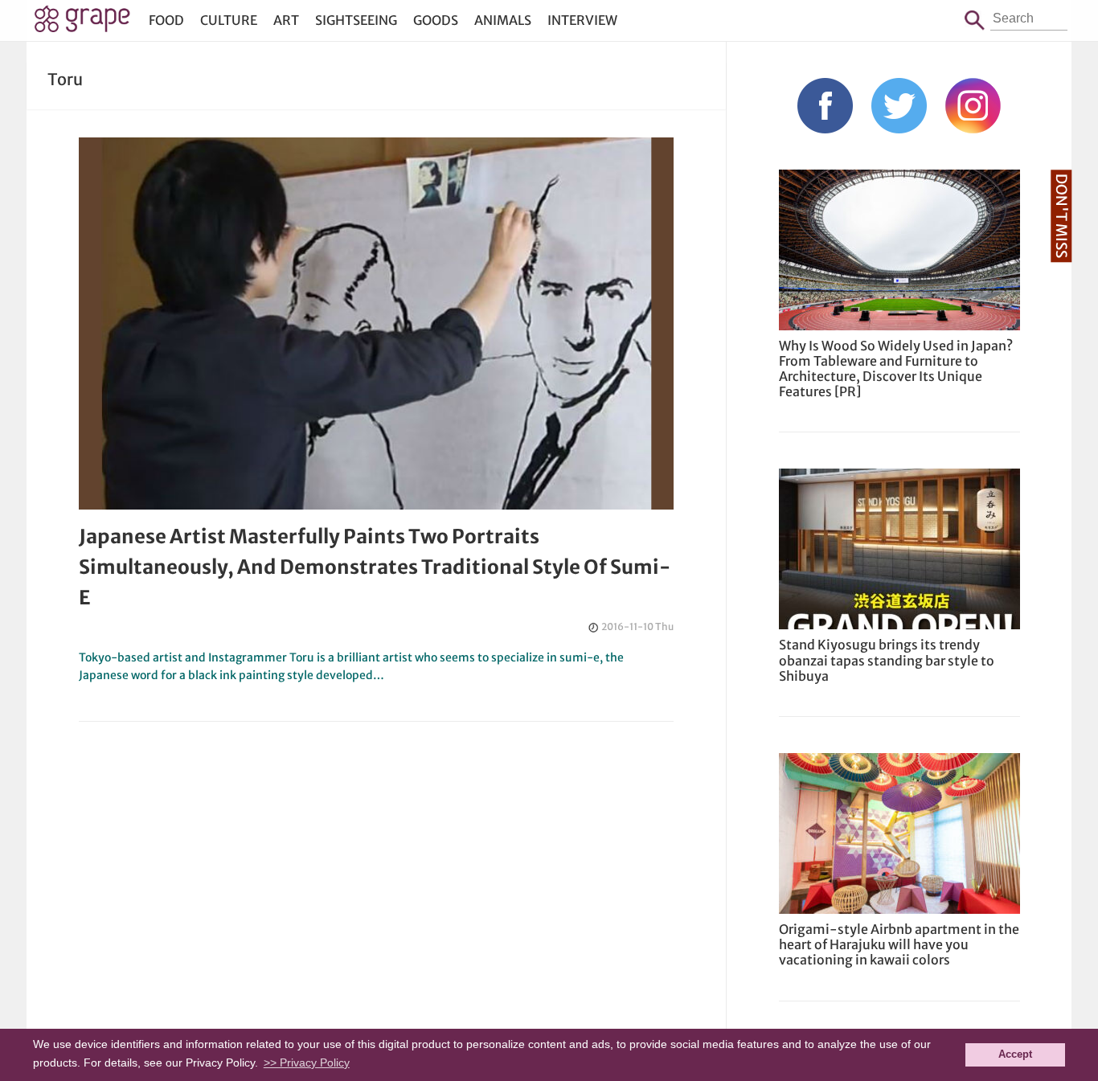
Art (286, 20)
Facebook (825, 105)
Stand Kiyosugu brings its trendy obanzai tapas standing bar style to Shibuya (886, 660)
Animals (502, 20)
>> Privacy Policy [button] (307, 1062)
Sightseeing (356, 20)
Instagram (973, 105)
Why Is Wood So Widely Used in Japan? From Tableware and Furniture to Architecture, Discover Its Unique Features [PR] (896, 369)
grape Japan (82, 23)
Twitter (899, 105)
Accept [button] (1015, 1054)
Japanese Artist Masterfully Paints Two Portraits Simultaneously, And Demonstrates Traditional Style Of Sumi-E (374, 567)
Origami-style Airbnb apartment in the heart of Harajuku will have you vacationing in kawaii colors (899, 944)
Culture (228, 20)
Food (166, 20)
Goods (435, 20)
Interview (582, 20)
